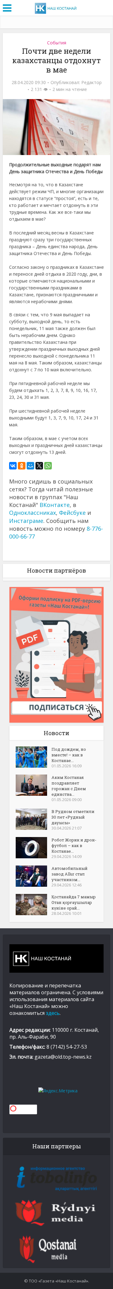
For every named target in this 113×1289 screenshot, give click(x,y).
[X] (39, 465)
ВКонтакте (55, 505)
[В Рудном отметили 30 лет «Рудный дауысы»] (33, 819)
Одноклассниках (32, 512)
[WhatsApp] (48, 465)
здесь (53, 1013)
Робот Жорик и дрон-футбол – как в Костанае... (73, 845)
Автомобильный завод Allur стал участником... (69, 873)
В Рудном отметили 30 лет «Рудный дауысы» (72, 817)
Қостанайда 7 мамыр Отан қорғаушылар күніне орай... (73, 902)
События (56, 43)
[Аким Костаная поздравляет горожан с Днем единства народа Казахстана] (33, 785)
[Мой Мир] (30, 465)
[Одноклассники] (21, 465)
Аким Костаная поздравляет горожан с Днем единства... (68, 786)
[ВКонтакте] (13, 465)
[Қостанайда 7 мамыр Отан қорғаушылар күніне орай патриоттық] (33, 904)
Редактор (91, 82)
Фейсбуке (72, 512)
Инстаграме (26, 520)
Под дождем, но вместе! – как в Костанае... (68, 754)
